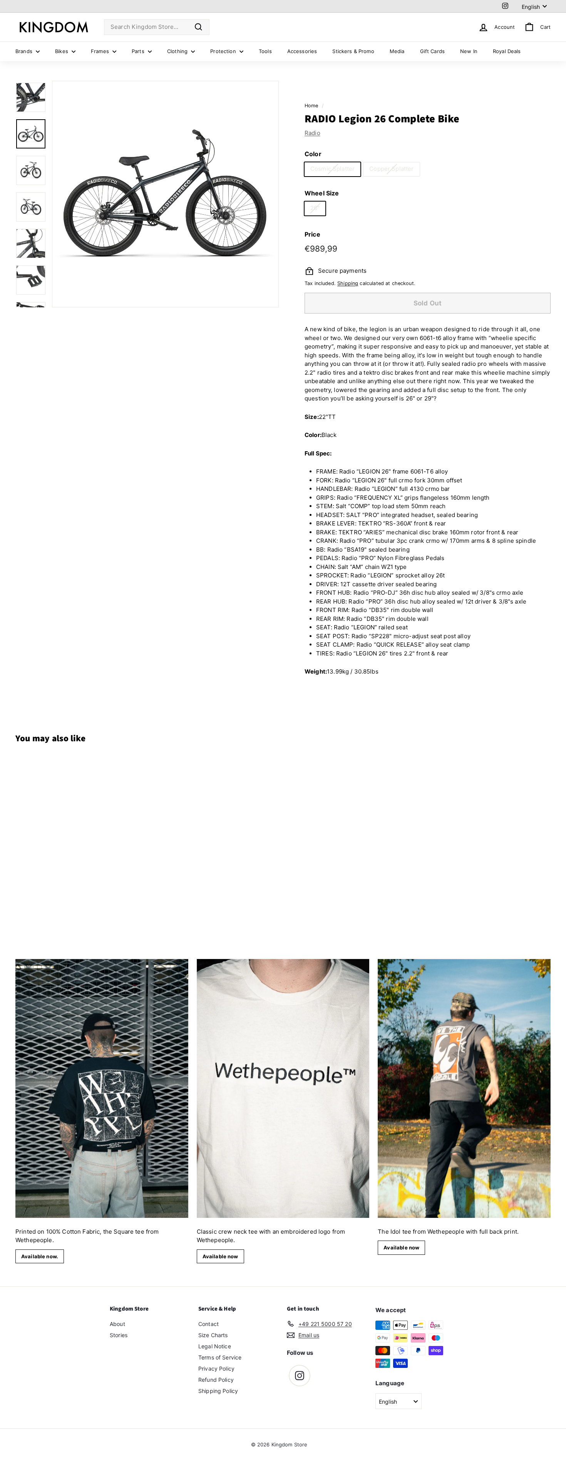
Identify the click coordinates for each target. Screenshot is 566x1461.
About (117, 1324)
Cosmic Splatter (332, 168)
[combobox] (156, 27)
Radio (312, 133)
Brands (24, 51)
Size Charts (213, 1335)
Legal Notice (214, 1346)
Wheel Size (322, 193)
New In (468, 51)
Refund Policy (216, 1379)
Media (397, 51)
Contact (208, 1324)
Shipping (347, 283)
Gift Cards (432, 51)
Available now (220, 1256)
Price (312, 234)
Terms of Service (219, 1357)
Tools (265, 51)
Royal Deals (507, 51)
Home (311, 105)
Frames (101, 51)
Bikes (62, 51)
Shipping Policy (218, 1391)
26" (315, 208)
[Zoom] (165, 194)
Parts (139, 51)
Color (313, 153)
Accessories (302, 51)
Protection (224, 51)
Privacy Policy (216, 1368)
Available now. (39, 1256)
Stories (118, 1335)
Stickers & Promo (353, 51)
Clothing (178, 51)
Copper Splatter (391, 168)
